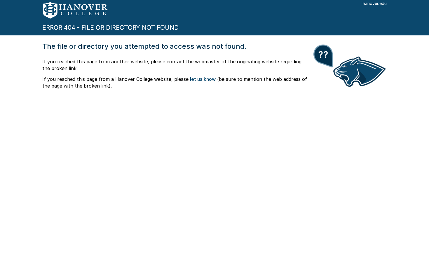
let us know (203, 79)
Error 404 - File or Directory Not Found (110, 27)
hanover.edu (375, 3)
